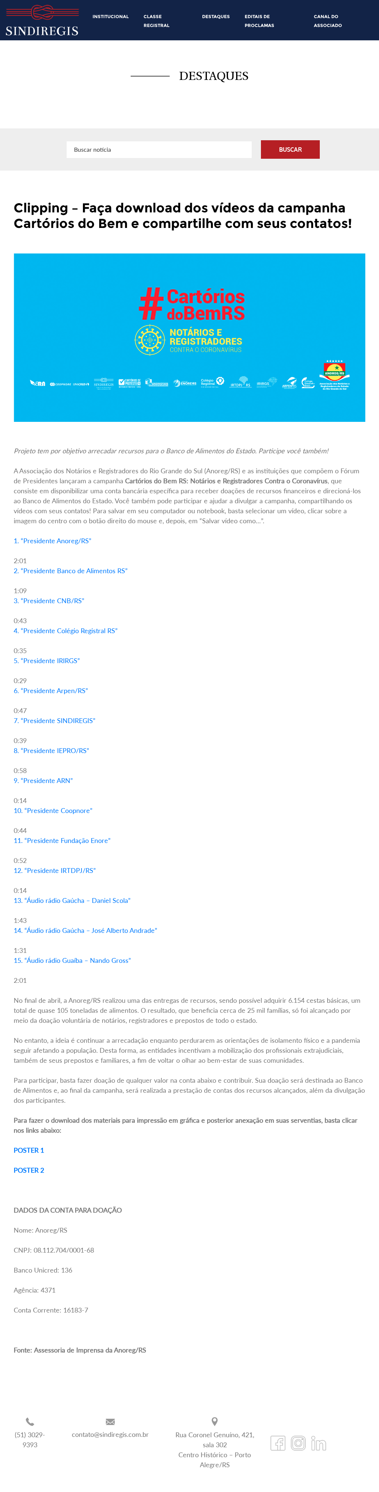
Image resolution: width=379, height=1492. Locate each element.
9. (43, 780)
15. (72, 960)
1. (52, 541)
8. (51, 750)
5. (47, 660)
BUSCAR (290, 149)
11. (62, 840)
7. (54, 720)
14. (85, 930)
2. (71, 571)
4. (66, 630)
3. (49, 601)
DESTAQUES (216, 16)
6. (51, 690)
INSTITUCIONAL (111, 16)
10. (53, 810)
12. (55, 870)
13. (72, 900)
